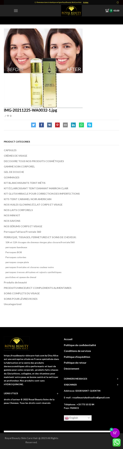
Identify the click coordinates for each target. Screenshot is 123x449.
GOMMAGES (11, 177)
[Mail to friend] (65, 125)
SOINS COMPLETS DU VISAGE (22, 293)
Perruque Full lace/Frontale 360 (22, 231)
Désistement (71, 368)
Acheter (85, 2)
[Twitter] (34, 125)
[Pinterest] (57, 125)
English (73, 418)
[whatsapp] (81, 125)
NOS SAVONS (12, 220)
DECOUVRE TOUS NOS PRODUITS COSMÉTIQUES (34, 161)
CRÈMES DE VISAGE (15, 155)
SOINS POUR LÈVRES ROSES (20, 298)
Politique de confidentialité (80, 345)
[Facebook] (41, 125)
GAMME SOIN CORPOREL (19, 166)
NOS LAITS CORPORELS (18, 209)
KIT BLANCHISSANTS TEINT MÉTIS (24, 182)
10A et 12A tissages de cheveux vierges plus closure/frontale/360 (39, 242)
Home (7, 20)
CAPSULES (10, 150)
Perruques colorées (15, 257)
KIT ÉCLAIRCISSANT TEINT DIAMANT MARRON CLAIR (36, 188)
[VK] (49, 125)
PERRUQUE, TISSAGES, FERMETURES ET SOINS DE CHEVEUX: (40, 237)
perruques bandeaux (16, 247)
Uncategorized (12, 304)
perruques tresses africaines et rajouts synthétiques (33, 272)
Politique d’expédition (77, 356)
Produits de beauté (15, 282)
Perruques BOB (13, 252)
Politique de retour (75, 362)
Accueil (68, 339)
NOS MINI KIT (12, 215)
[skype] (89, 125)
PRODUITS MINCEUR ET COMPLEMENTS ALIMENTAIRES (37, 287)
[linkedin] (73, 125)
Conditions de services (77, 350)
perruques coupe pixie (17, 262)
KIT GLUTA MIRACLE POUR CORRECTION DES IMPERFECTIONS (42, 193)
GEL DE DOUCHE (14, 171)
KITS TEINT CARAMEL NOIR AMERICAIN (27, 199)
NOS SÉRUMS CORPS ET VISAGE (23, 226)
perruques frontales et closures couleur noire (29, 267)
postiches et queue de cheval (20, 277)
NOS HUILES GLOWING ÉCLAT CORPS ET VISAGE (33, 204)
